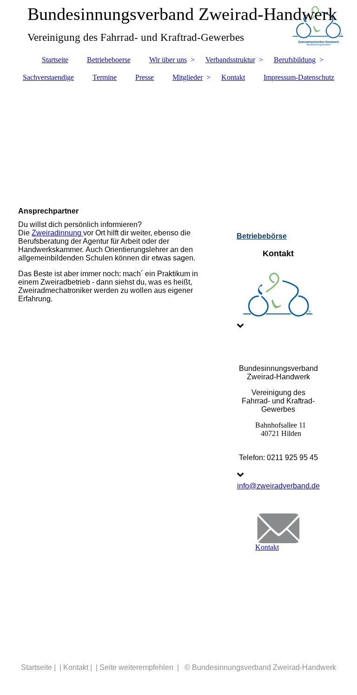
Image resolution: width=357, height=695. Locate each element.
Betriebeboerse (109, 60)
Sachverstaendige (48, 77)
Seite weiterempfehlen (136, 667)
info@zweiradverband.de (278, 486)
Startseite (55, 60)
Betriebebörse (262, 236)
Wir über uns (168, 60)
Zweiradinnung (57, 233)
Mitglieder (187, 77)
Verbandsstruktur (230, 60)
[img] (178, 139)
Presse (144, 77)
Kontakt (233, 77)
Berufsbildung (295, 60)
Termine (105, 77)
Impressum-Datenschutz (299, 77)
